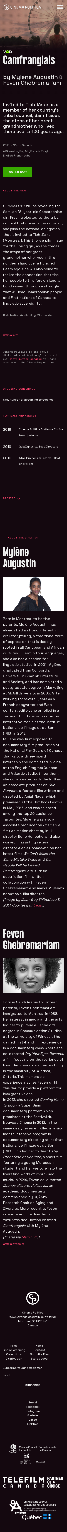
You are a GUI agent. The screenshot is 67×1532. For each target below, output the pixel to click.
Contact (39, 1350)
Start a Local (39, 1358)
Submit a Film (39, 1354)
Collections (14, 1354)
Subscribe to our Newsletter (22, 1368)
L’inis (37, 905)
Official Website (13, 1244)
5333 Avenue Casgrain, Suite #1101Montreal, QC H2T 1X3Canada (32, 1321)
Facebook (32, 1407)
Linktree (32, 1424)
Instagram (33, 1411)
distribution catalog (25, 359)
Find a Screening (14, 1350)
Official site (10, 335)
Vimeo (33, 1420)
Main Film (29, 1237)
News (39, 1346)
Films (14, 1346)
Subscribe (32, 1385)
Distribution (14, 1358)
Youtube (32, 1415)
